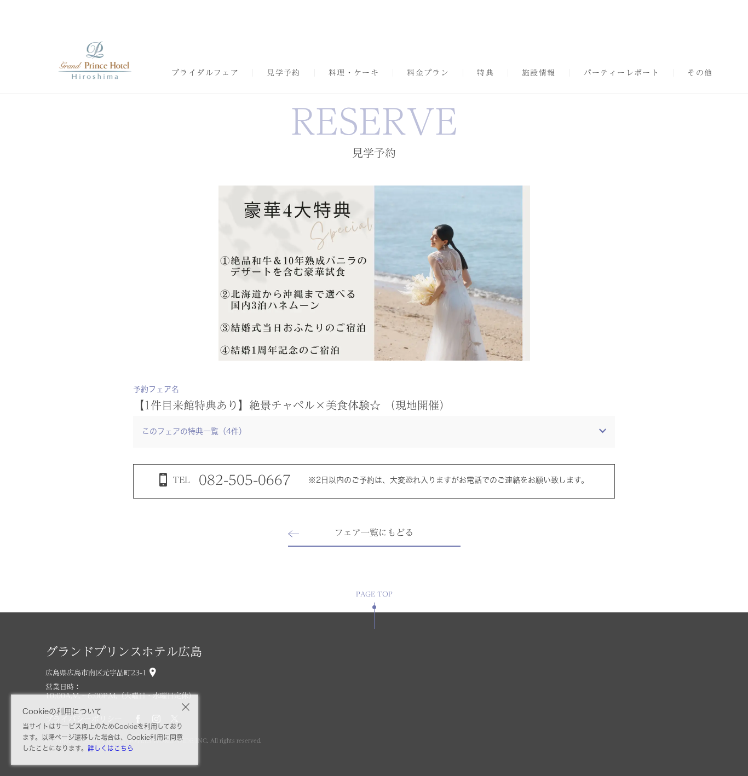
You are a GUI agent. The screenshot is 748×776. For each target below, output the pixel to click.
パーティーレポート (622, 73)
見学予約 (284, 73)
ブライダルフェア (205, 73)
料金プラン (428, 73)
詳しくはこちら (111, 748)
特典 (485, 73)
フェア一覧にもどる (374, 532)
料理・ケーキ (354, 73)
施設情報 (539, 73)
